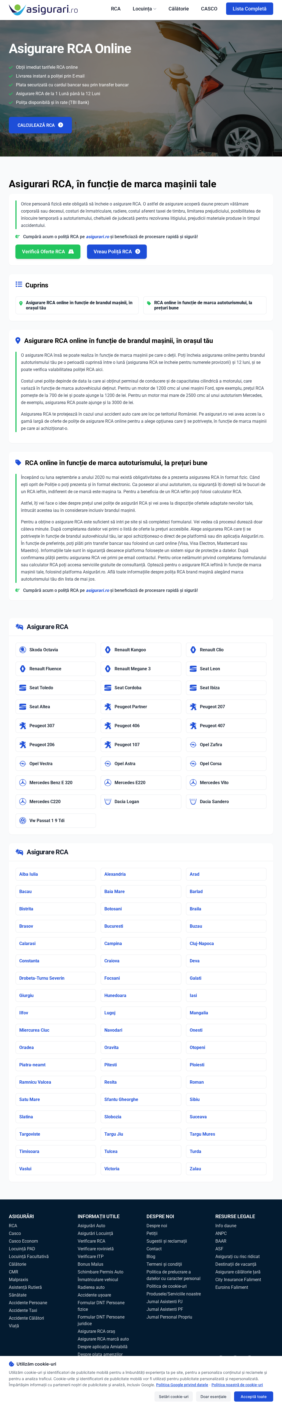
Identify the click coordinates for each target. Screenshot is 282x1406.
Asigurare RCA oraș (96, 1331)
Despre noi (157, 1225)
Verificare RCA (91, 1241)
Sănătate (17, 1295)
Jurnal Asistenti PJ (165, 1301)
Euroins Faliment (231, 1287)
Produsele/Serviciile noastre (174, 1294)
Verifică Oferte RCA (44, 251)
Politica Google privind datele (182, 1385)
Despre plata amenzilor (100, 1354)
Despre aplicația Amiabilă (103, 1346)
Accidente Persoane (28, 1302)
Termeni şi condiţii (164, 1264)
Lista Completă (250, 9)
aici (99, 369)
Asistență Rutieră (25, 1287)
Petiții (152, 1233)
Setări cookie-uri (173, 1396)
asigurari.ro (97, 236)
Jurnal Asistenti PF (165, 1309)
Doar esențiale (213, 1396)
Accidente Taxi (23, 1310)
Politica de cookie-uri (167, 1286)
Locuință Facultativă (29, 1256)
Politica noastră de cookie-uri (237, 1385)
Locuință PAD (22, 1248)
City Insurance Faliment (238, 1279)
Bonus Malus (90, 1264)
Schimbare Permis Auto (100, 1272)
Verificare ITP (91, 1256)
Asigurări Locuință (95, 1233)
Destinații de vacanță (235, 1264)
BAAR (220, 1241)
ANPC (221, 1233)
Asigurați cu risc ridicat (237, 1256)
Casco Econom (23, 1241)
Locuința (142, 9)
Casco (15, 1233)
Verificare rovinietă (96, 1248)
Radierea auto (91, 1287)
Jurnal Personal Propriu (169, 1317)
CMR (13, 1272)
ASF (219, 1248)
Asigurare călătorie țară (238, 1272)
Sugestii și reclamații (167, 1241)
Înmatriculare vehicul (98, 1279)
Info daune (225, 1225)
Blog (151, 1256)
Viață (14, 1325)
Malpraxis (18, 1279)
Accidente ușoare (94, 1295)
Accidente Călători (26, 1318)
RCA (116, 9)
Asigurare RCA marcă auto (103, 1339)
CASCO (209, 9)
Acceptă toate (254, 1396)
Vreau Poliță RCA (113, 251)
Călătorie (179, 9)
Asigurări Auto (91, 1225)
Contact (154, 1248)
